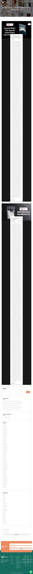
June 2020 (4, 472)
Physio (4, 513)
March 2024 (4, 426)
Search (4, 388)
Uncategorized (5, 523)
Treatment (4, 521)
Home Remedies (5, 503)
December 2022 (5, 447)
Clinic (3, 495)
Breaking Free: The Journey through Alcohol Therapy (10, 405)
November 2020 (5, 465)
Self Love (4, 516)
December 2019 (5, 479)
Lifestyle (4, 505)
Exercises (4, 499)
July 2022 (4, 454)
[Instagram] (6, 565)
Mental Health (5, 509)
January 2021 (5, 462)
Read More (13, 383)
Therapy (4, 520)
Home (9, 11)
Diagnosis (4, 498)
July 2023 (4, 437)
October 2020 (5, 466)
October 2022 (5, 450)
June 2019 (4, 487)
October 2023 (5, 433)
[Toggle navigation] (31, 1)
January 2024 (5, 429)
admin (14, 38)
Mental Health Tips (5, 510)
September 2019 (5, 483)
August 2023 (5, 436)
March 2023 (4, 443)
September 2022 (5, 451)
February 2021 (5, 461)
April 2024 (4, 425)
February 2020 (5, 477)
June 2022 (4, 455)
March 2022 (4, 458)
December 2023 (5, 430)
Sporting (4, 517)
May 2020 (4, 473)
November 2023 (5, 432)
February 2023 (5, 444)
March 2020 (4, 476)
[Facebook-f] (2, 565)
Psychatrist (4, 514)
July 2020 (4, 470)
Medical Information (6, 506)
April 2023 (4, 441)
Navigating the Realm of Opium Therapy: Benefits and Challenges (12, 403)
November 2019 (5, 480)
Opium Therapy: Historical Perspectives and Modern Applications (12, 401)
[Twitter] (4, 565)
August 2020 (5, 469)
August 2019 (5, 484)
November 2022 (5, 448)
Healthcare (4, 502)
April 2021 (4, 459)
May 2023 (4, 440)
